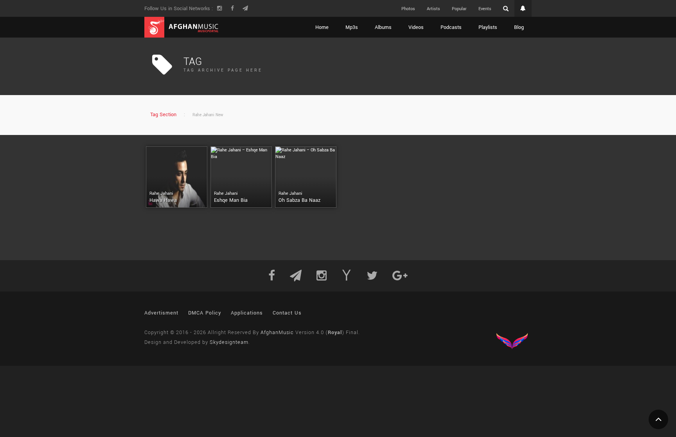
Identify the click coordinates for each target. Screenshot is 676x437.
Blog (519, 27)
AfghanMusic (277, 332)
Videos (416, 27)
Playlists (487, 27)
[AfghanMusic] (181, 27)
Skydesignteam (229, 342)
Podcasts (451, 27)
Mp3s (351, 27)
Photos (408, 9)
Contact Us (287, 313)
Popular (459, 9)
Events (484, 9)
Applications (247, 313)
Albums (383, 27)
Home (322, 27)
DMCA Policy (204, 313)
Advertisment (161, 313)
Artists (433, 9)
